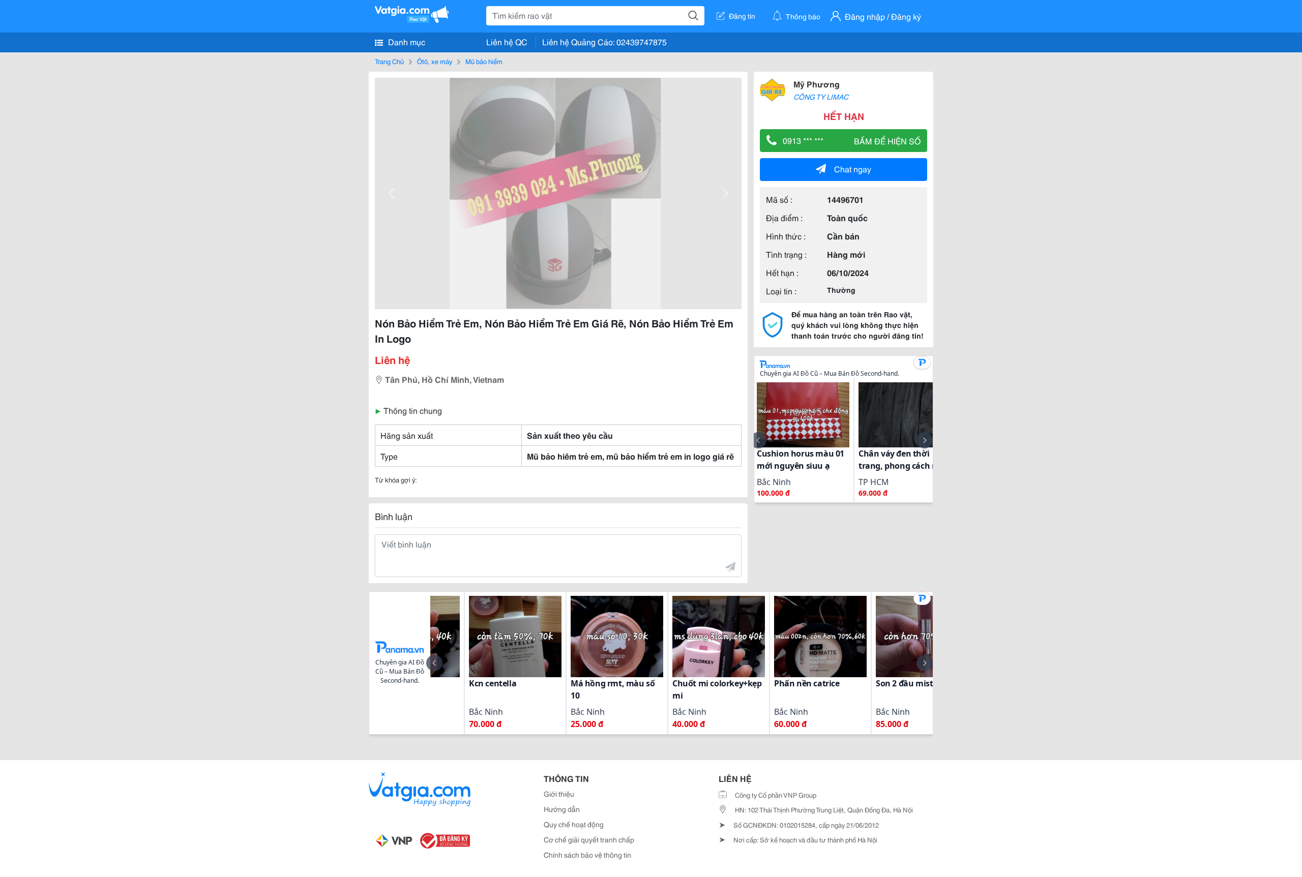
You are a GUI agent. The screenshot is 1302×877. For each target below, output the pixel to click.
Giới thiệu (559, 794)
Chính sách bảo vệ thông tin (587, 855)
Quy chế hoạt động (574, 824)
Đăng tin (742, 16)
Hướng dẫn (562, 809)
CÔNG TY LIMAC (820, 97)
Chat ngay (852, 168)
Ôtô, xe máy (434, 61)
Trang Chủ (389, 61)
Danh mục (405, 41)
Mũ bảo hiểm (483, 61)
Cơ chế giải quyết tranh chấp (589, 839)
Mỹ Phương (816, 83)
